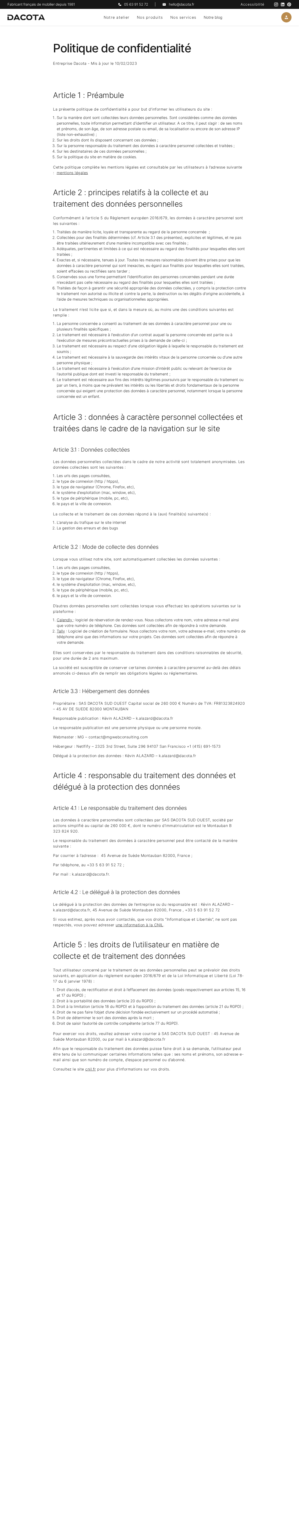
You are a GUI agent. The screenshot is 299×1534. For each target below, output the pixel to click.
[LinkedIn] (282, 4)
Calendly (65, 620)
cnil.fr (90, 1069)
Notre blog (213, 17)
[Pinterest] (289, 4)
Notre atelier (116, 17)
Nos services (183, 17)
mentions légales (72, 172)
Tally (61, 631)
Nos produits (150, 17)
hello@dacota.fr (181, 4)
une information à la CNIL (139, 925)
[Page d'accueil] (26, 17)
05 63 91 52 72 (136, 4)
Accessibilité (252, 4)
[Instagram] (276, 4)
